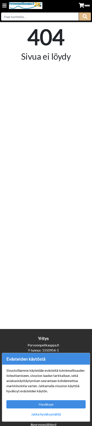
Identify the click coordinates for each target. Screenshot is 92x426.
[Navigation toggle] (4, 6)
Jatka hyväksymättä (46, 414)
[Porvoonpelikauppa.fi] (25, 5)
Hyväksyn (46, 404)
